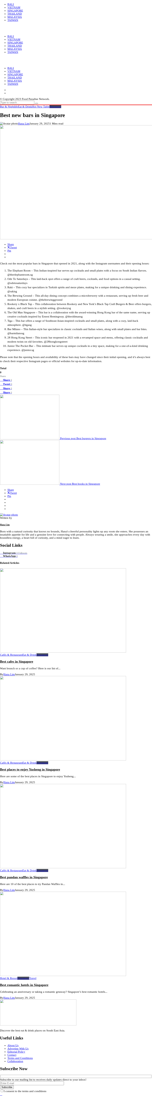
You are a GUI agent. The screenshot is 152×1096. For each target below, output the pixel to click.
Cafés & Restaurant (11, 654)
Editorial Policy (16, 1051)
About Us (13, 1045)
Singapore (55, 106)
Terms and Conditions (20, 1058)
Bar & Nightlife (9, 106)
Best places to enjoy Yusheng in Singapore (30, 769)
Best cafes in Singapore (16, 661)
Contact (11, 1054)
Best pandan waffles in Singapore (24, 877)
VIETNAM (13, 71)
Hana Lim (23, 123)
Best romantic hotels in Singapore (24, 985)
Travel (32, 978)
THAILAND (14, 77)
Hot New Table (40, 106)
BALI (10, 68)
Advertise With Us (18, 1048)
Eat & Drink (25, 106)
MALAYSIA (14, 80)
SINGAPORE (15, 74)
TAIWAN (12, 83)
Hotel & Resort (8, 978)
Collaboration (15, 1061)
